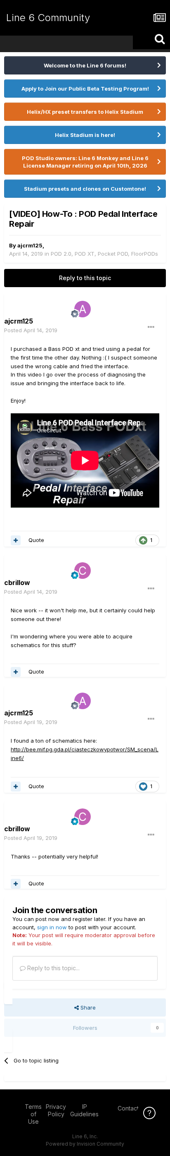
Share (87, 1007)
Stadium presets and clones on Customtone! (85, 188)
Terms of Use (33, 1114)
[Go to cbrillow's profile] (82, 570)
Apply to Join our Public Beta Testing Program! (85, 88)
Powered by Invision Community (85, 1144)
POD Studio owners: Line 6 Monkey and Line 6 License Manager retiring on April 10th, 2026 (85, 162)
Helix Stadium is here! (85, 135)
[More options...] (151, 327)
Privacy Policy (56, 1110)
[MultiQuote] (16, 540)
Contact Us (132, 1108)
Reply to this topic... (53, 967)
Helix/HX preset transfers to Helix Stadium (85, 111)
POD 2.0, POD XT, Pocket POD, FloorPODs (104, 253)
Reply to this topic (85, 277)
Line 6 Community (48, 18)
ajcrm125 (29, 245)
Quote (36, 540)
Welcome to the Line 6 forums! (85, 65)
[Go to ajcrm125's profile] (82, 309)
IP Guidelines (84, 1110)
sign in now (52, 927)
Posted (30, 330)
